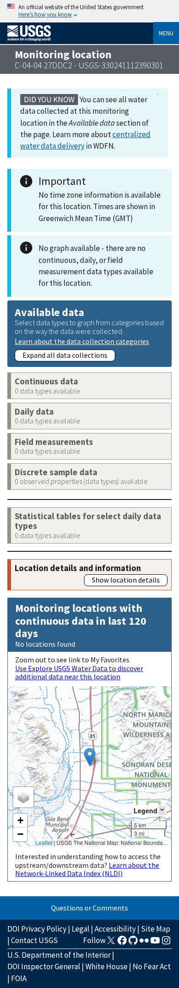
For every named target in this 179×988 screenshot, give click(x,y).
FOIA (19, 978)
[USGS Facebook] (122, 943)
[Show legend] (162, 810)
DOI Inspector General (43, 966)
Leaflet (43, 842)
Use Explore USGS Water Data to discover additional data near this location (79, 672)
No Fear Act (152, 966)
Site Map (155, 929)
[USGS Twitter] (111, 943)
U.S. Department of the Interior (59, 955)
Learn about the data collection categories (82, 341)
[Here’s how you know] (89, 11)
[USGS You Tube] (155, 943)
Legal (81, 929)
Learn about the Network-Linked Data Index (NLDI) (87, 869)
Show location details (126, 579)
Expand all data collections (64, 355)
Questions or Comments (89, 907)
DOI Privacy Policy (37, 929)
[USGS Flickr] (144, 943)
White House (106, 966)
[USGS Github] (133, 943)
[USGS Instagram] (166, 943)
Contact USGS (34, 940)
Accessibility (115, 929)
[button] (89, 757)
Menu (166, 33)
